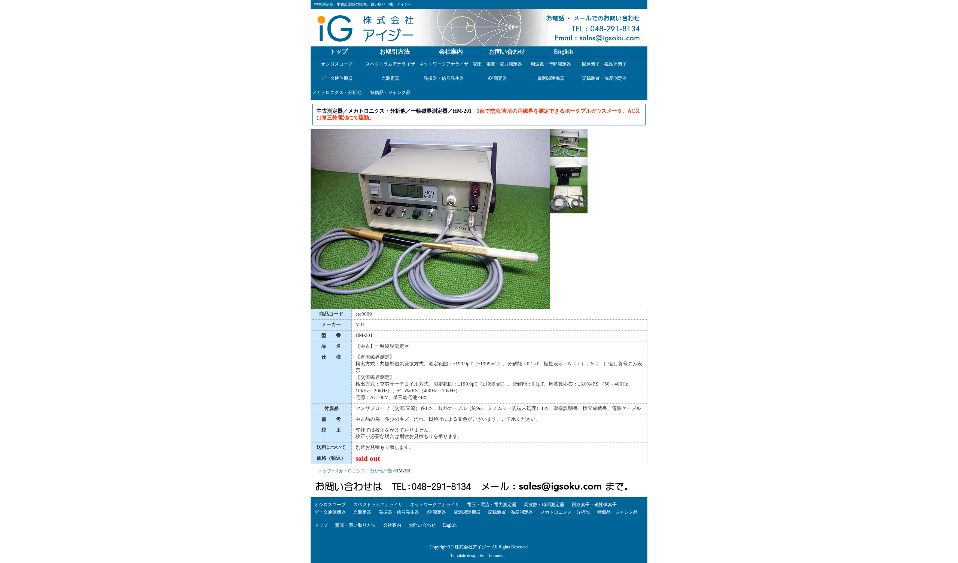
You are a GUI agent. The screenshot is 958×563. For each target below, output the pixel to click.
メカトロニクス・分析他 (336, 92)
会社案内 (451, 51)
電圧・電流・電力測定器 (497, 64)
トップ (339, 51)
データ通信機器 (337, 78)
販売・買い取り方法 (355, 525)
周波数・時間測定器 (551, 64)
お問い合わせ (507, 51)
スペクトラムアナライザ (390, 64)
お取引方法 (395, 51)
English (563, 51)
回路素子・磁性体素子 (604, 64)
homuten (496, 555)
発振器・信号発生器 (444, 78)
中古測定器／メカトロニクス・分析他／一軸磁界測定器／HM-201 (394, 111)
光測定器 (390, 78)
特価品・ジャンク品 (390, 92)
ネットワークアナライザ (444, 64)
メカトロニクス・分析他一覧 (363, 471)
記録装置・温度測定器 (604, 78)
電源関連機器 (550, 78)
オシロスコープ (337, 64)
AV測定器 (497, 78)
